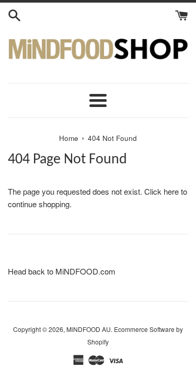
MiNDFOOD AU (88, 329)
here (171, 191)
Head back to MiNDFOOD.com (62, 271)
